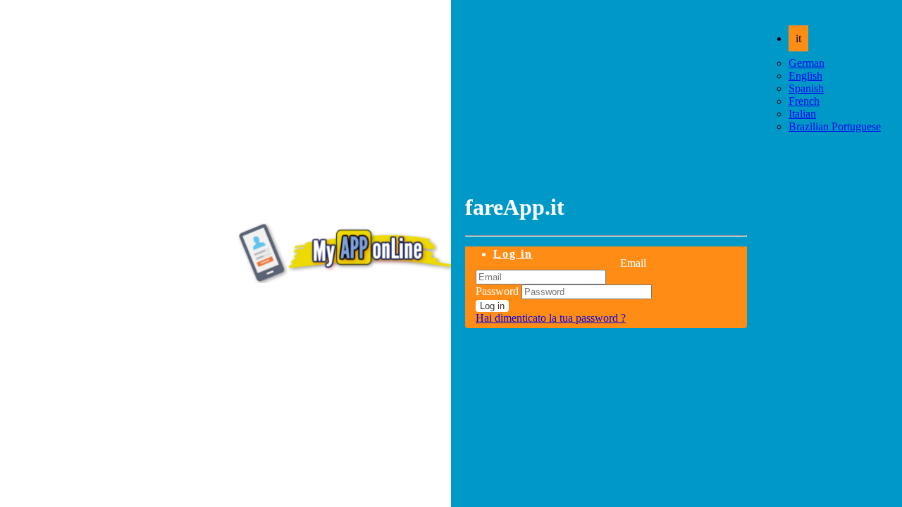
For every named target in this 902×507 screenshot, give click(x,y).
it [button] (798, 38)
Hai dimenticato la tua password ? (551, 318)
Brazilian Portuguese (835, 126)
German (806, 63)
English (805, 76)
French (804, 101)
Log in (513, 254)
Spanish (806, 88)
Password (497, 291)
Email (633, 263)
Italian (802, 114)
